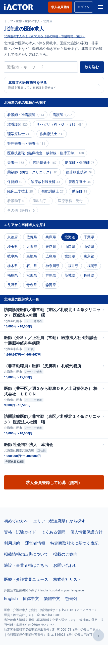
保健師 (14, 181)
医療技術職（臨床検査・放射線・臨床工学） (45, 152)
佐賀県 (31, 237)
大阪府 (31, 246)
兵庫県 (50, 237)
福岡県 (92, 265)
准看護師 (17, 124)
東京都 (89, 256)
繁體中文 (52, 598)
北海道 (70, 237)
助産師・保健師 (79, 162)
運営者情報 (35, 543)
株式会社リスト (67, 579)
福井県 (73, 265)
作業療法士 (52, 133)
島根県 (31, 256)
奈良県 (50, 246)
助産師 (79, 191)
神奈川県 (52, 265)
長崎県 (89, 275)
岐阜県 (12, 256)
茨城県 (70, 275)
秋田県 (31, 275)
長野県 (12, 284)
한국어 (71, 598)
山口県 (70, 246)
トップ (8, 21)
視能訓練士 (52, 191)
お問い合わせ (65, 565)
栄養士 (15, 162)
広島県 (50, 256)
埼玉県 (12, 246)
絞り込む (92, 66)
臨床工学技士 (20, 191)
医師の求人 (32, 21)
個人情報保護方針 (86, 532)
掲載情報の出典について (26, 554)
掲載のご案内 (65, 554)
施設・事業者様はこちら (26, 565)
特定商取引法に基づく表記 (74, 543)
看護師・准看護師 (25, 114)
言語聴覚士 (45, 162)
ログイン (84, 7)
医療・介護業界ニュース (26, 579)
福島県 (12, 275)
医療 (19, 21)
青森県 (31, 284)
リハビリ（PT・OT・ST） (59, 124)
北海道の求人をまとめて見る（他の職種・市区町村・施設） (44, 36)
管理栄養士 (80, 181)
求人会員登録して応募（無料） (54, 482)
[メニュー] (100, 7)
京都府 (12, 237)
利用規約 (12, 543)
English (11, 598)
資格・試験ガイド (20, 532)
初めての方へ (16, 521)
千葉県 (89, 237)
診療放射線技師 (45, 181)
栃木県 (12, 265)
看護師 (62, 114)
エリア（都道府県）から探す (59, 521)
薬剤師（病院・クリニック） (32, 172)
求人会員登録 (60, 7)
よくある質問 (53, 532)
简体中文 (31, 598)
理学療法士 (19, 133)
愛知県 (70, 256)
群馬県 (50, 275)
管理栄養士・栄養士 (26, 143)
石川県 (31, 265)
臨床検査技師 (79, 172)
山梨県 (89, 246)
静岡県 (50, 284)
